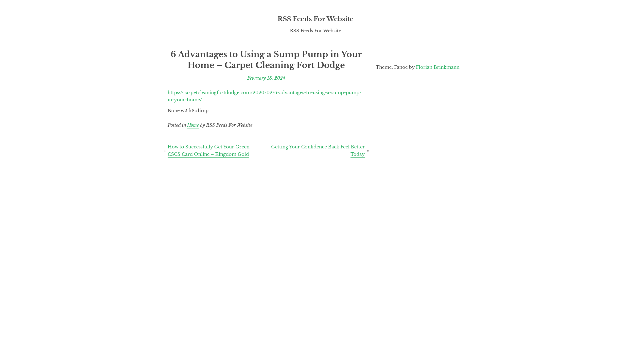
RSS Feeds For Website (315, 19)
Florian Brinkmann (437, 67)
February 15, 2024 (266, 78)
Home (193, 125)
